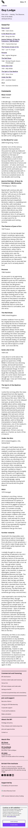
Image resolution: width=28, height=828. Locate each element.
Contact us (4, 732)
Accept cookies (14, 824)
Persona (4, 52)
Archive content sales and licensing (11, 680)
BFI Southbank (6, 747)
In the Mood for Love (8, 34)
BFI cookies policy (11, 816)
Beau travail (5, 28)
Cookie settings (14, 821)
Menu (22, 2)
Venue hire (4, 683)
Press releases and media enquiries (11, 726)
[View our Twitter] (2, 775)
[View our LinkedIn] (10, 775)
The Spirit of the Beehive (9, 71)
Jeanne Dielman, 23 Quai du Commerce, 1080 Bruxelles (10, 40)
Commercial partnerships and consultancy (13, 692)
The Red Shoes (6, 58)
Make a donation (6, 714)
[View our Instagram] (7, 775)
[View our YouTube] (13, 775)
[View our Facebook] (5, 775)
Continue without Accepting (21, 807)
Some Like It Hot (6, 66)
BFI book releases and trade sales (11, 686)
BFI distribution (6, 676)
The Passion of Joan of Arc (10, 47)
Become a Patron (6, 701)
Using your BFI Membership (9, 704)
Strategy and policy (7, 723)
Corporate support (6, 708)
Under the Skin (6, 77)
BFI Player (4, 742)
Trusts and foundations (8, 711)
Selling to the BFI (6, 689)
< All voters (4, 5)
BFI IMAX (4, 753)
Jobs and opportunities (8, 729)
